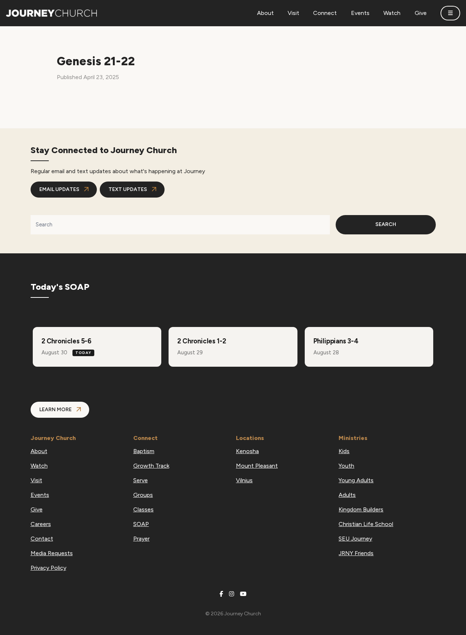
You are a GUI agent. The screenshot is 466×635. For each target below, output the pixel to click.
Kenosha (247, 451)
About (39, 451)
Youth (346, 465)
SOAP (141, 524)
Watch (39, 465)
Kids (344, 451)
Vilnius (244, 480)
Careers (41, 524)
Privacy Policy (48, 567)
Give (37, 509)
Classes (143, 509)
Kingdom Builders (361, 509)
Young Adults (356, 480)
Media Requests (52, 553)
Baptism (143, 451)
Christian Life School (366, 524)
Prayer (141, 538)
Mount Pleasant (257, 465)
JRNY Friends (356, 553)
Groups (143, 494)
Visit (36, 480)
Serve (140, 480)
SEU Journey (355, 538)
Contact (42, 538)
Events (40, 494)
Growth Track (151, 465)
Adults (347, 494)
